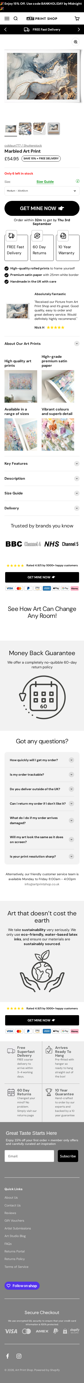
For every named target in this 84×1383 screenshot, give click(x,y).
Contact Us (12, 1205)
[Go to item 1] (10, 129)
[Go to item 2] (25, 129)
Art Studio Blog (15, 1236)
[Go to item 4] (53, 129)
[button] (5, 29)
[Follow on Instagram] (19, 1356)
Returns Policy (14, 1259)
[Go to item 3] (39, 129)
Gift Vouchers (14, 1220)
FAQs (8, 1244)
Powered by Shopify (47, 1370)
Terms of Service (16, 1267)
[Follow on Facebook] (7, 1356)
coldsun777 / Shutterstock (23, 146)
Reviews (10, 1213)
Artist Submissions (17, 1228)
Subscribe (68, 1156)
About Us (11, 1198)
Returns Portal (14, 1251)
